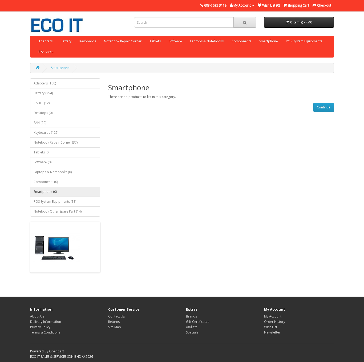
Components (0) (46, 182)
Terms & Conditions (45, 332)
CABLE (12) (42, 103)
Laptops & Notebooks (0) (53, 172)
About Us (37, 316)
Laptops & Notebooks (207, 41)
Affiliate (191, 327)
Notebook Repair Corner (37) (56, 142)
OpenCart (56, 351)
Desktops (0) (43, 113)
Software (175, 41)
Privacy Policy (40, 327)
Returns (114, 321)
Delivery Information (45, 321)
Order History (274, 321)
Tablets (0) (41, 152)
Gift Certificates (197, 321)
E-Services (45, 52)
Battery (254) (43, 93)
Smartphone (268, 41)
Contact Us (116, 316)
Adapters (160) (45, 83)
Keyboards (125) (46, 132)
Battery (65, 41)
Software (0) (42, 162)
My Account (272, 316)
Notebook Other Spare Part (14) (58, 211)
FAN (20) (40, 122)
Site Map (114, 327)
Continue (323, 107)
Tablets (155, 41)
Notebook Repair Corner (122, 41)
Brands (191, 316)
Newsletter (272, 332)
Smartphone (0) (45, 191)
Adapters (45, 41)
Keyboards (87, 41)
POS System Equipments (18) (55, 201)
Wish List (270, 327)
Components (241, 41)
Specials (192, 332)
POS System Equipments (304, 41)
